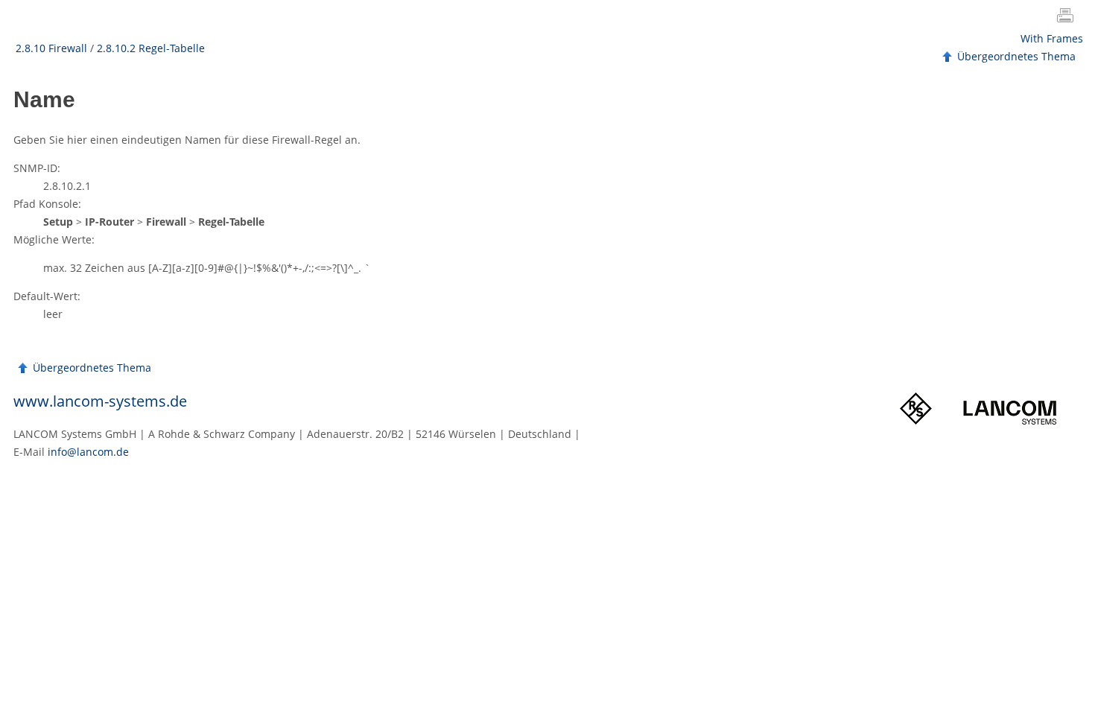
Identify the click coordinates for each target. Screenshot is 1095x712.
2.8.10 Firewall (51, 48)
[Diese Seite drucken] (1068, 17)
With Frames (1052, 38)
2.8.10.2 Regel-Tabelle (151, 48)
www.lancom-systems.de (100, 401)
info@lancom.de (88, 452)
